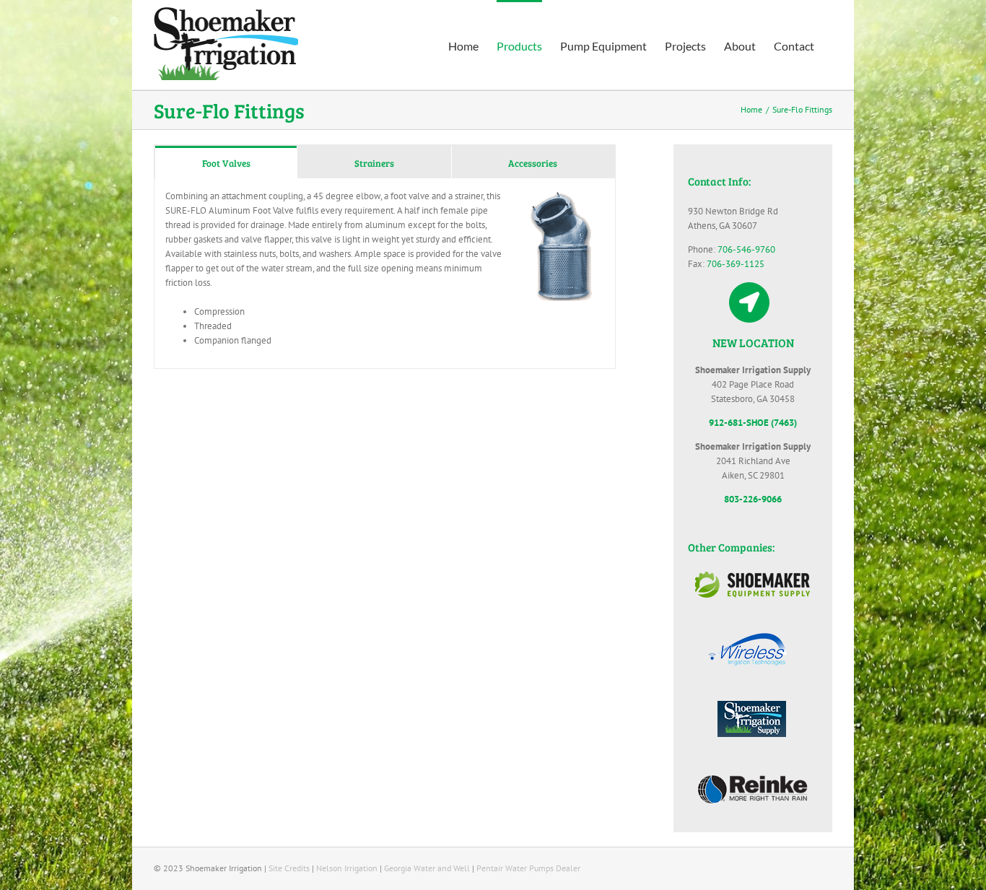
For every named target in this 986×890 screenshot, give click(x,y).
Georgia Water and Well (427, 868)
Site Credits (289, 868)
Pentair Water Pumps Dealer (528, 868)
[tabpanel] (385, 273)
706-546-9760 (746, 249)
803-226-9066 (753, 499)
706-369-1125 (735, 264)
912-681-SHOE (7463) (753, 422)
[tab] (226, 162)
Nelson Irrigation (347, 868)
